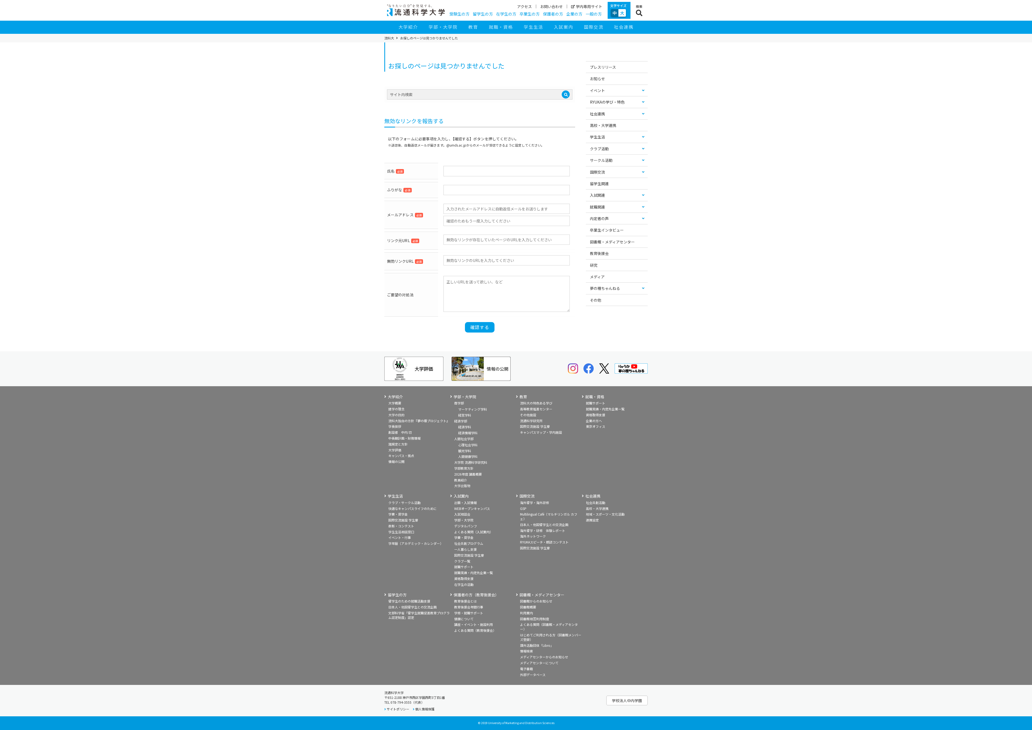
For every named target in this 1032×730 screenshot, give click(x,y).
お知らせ (597, 78)
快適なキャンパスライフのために (412, 508)
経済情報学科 (468, 432)
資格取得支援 (595, 415)
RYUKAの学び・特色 (607, 102)
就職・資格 (501, 27)
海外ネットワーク (533, 536)
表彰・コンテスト (401, 526)
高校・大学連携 (603, 125)
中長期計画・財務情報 (404, 438)
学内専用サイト (589, 6)
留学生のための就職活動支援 (409, 601)
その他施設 (528, 415)
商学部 (459, 403)
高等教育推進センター (536, 409)
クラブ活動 (599, 148)
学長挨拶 (394, 426)
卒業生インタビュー (607, 230)
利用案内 (526, 613)
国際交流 (593, 27)
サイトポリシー (398, 709)
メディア (597, 276)
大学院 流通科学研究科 (470, 462)
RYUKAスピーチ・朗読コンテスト (544, 542)
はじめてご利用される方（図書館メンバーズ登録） (550, 637)
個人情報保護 (425, 709)
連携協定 (592, 520)
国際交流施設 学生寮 (535, 426)
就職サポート (595, 403)
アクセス (524, 6)
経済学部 (460, 421)
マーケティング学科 (472, 409)
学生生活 (533, 27)
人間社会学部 (464, 438)
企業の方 (574, 14)
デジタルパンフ (465, 526)
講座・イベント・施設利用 (473, 624)
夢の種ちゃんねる (605, 288)
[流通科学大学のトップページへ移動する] (416, 10)
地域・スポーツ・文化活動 (605, 514)
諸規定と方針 (398, 444)
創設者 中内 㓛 (400, 432)
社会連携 (623, 27)
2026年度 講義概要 (468, 474)
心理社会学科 (468, 445)
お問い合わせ (551, 6)
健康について (464, 618)
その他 (595, 300)
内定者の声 (599, 218)
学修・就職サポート (468, 613)
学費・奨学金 (398, 514)
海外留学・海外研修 (534, 502)
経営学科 (464, 415)
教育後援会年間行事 (468, 607)
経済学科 (464, 427)
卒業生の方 (529, 14)
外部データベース (533, 674)
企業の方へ (594, 420)
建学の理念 (396, 409)
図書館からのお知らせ (536, 601)
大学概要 (394, 403)
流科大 (389, 38)
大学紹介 (408, 27)
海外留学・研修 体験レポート (542, 530)
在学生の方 (506, 14)
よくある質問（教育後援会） (475, 630)
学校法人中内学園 (627, 700)
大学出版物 (462, 485)
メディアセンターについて (539, 662)
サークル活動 (601, 160)
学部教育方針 (464, 468)
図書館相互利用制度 (534, 618)
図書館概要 (528, 607)
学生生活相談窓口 (401, 532)
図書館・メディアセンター (612, 241)
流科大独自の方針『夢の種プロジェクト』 (419, 420)
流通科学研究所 (531, 420)
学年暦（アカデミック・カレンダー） (415, 543)
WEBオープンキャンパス (472, 508)
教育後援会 (599, 253)
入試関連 (597, 195)
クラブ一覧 (462, 561)
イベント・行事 (399, 537)
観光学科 (464, 450)
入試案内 (563, 27)
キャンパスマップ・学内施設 (541, 432)
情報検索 (526, 651)
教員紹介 (460, 480)
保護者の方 (553, 14)
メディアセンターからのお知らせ (544, 657)
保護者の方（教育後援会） (476, 594)
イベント (597, 90)
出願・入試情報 (465, 502)
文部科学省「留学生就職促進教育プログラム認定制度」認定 (419, 615)
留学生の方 (483, 14)
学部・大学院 (443, 27)
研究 (593, 265)
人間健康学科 (468, 456)
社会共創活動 (595, 502)
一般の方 (594, 14)
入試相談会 (462, 514)
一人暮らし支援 (465, 549)
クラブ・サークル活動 (404, 502)
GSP (523, 508)
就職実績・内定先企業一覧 (605, 409)
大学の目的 (396, 415)
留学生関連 (599, 183)
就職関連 (597, 207)
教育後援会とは (465, 601)
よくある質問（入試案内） (473, 532)
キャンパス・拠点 (401, 455)
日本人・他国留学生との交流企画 (544, 524)
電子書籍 (526, 668)
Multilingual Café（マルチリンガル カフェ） (548, 516)
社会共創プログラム (468, 543)
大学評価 (394, 450)
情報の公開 (396, 461)
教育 (473, 27)
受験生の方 (459, 14)
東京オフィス (595, 426)
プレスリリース (603, 67)
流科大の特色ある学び (536, 403)
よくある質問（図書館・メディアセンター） (549, 626)
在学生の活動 (464, 584)
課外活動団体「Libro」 (537, 645)
